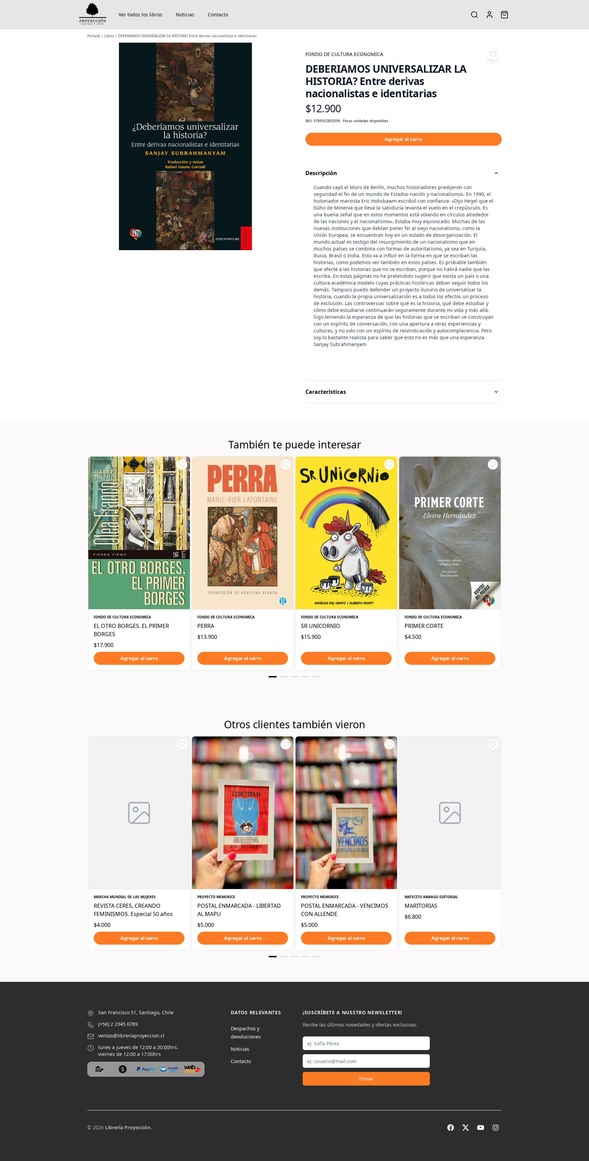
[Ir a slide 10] (284, 956)
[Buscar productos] (474, 15)
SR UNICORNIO (320, 626)
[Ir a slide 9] (273, 956)
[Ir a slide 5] (316, 676)
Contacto (218, 14)
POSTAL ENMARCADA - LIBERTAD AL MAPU (239, 910)
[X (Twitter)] (465, 1127)
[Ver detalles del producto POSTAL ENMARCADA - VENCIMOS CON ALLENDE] (346, 812)
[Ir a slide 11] (294, 956)
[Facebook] (450, 1127)
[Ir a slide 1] (273, 676)
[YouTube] (480, 1127)
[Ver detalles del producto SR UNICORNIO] (346, 533)
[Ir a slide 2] (284, 676)
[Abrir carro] (504, 15)
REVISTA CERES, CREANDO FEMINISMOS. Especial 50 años (133, 910)
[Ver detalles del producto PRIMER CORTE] (450, 533)
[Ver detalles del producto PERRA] (242, 533)
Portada (93, 35)
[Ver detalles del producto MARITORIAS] (450, 812)
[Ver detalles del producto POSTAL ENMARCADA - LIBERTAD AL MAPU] (242, 812)
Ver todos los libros (140, 14)
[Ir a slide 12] (305, 956)
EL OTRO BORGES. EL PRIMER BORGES (131, 630)
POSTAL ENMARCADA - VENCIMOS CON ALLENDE (344, 910)
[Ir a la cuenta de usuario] (489, 15)
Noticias (185, 14)
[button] (493, 54)
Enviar (366, 1078)
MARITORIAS (421, 905)
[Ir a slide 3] (294, 676)
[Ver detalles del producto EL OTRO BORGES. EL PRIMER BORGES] (139, 533)
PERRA (205, 626)
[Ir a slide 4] (305, 676)
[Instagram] (495, 1127)
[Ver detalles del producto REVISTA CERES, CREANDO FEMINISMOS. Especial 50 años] (139, 812)
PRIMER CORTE (424, 626)
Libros (109, 35)
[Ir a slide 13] (316, 956)
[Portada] (92, 15)
